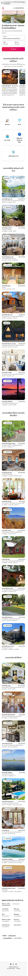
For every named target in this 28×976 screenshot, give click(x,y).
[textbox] (7, 44)
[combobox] (13, 38)
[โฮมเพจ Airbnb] (3, 8)
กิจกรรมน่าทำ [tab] (16, 904)
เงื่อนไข (18, 968)
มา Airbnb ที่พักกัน (19, 8)
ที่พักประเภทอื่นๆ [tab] (6, 904)
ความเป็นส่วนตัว (11, 968)
